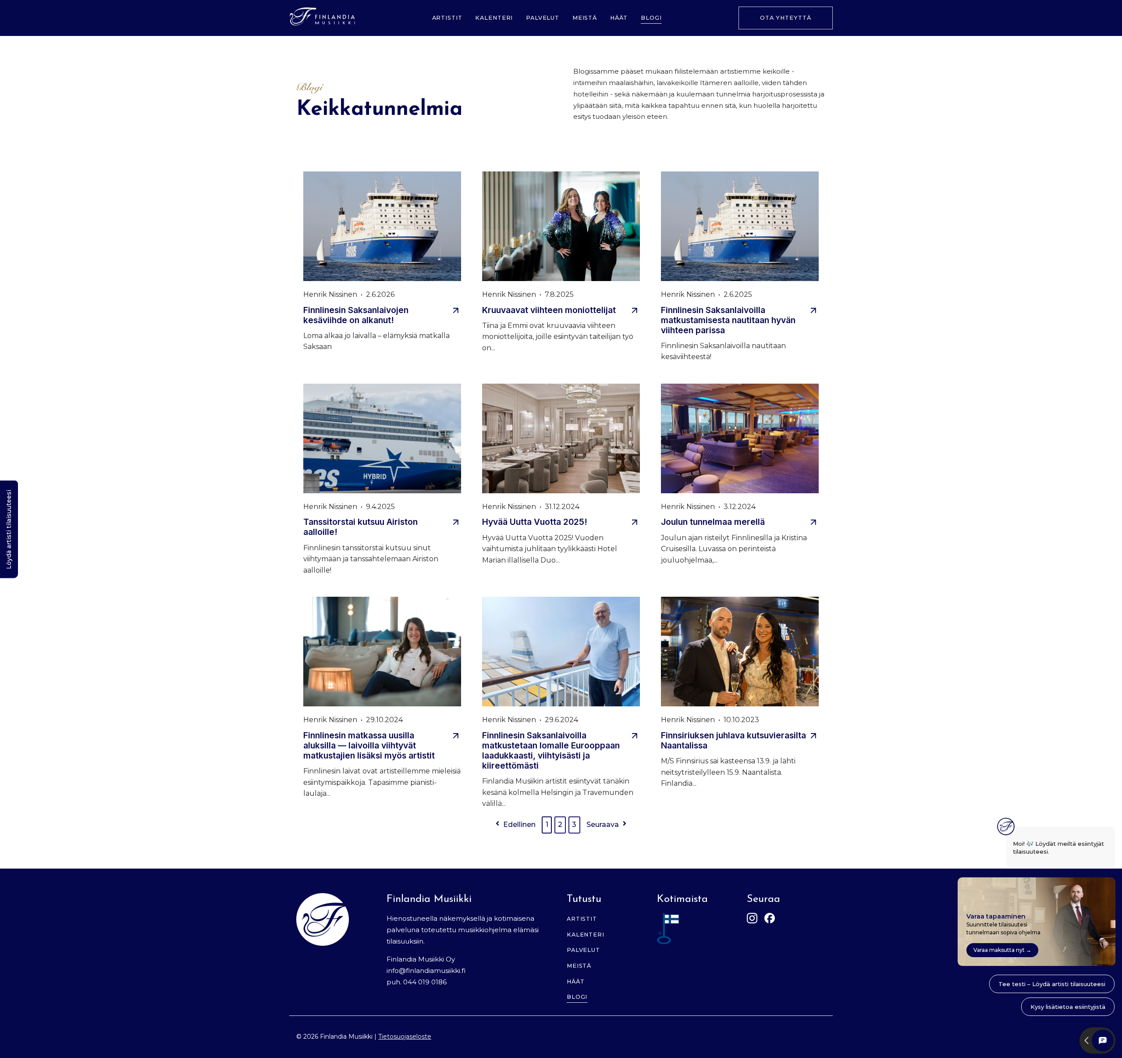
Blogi (651, 17)
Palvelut (542, 17)
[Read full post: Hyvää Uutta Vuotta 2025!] (561, 440)
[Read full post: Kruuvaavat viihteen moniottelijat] (561, 227)
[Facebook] (769, 919)
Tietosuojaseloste (404, 1036)
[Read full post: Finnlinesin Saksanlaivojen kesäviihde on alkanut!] (382, 227)
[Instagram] (752, 919)
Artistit (447, 17)
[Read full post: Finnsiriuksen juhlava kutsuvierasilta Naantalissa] (740, 653)
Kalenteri (494, 17)
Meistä (584, 17)
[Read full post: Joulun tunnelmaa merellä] (740, 440)
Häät (619, 17)
